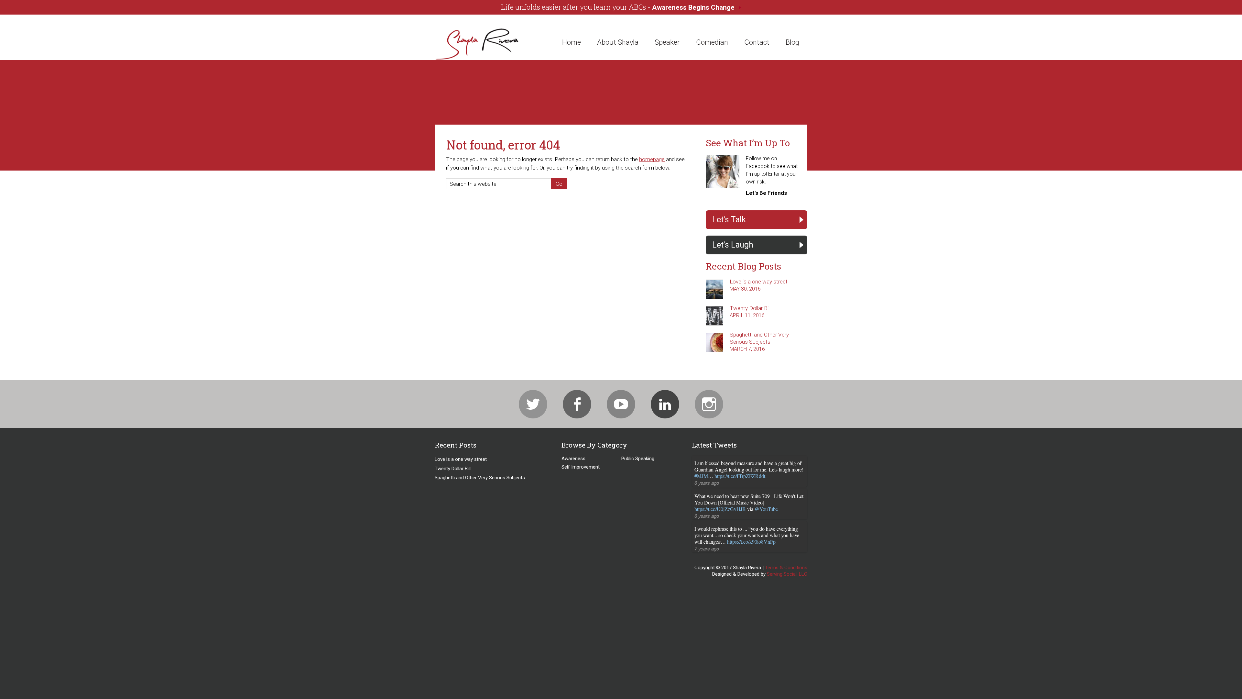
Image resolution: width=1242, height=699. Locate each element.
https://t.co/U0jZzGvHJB (720, 508)
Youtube (621, 404)
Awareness (573, 458)
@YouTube (766, 508)
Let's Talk (729, 219)
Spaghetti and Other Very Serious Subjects (480, 478)
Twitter (533, 404)
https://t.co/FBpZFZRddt (739, 475)
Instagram (709, 404)
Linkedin (665, 404)
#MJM (701, 475)
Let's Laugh (732, 245)
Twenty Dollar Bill (750, 308)
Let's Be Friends (766, 193)
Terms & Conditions (786, 568)
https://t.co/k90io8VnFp (751, 541)
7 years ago (706, 548)
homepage (652, 159)
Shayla (483, 44)
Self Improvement (580, 467)
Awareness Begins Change (693, 7)
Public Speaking (637, 458)
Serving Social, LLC (787, 574)
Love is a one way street (759, 281)
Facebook (577, 404)
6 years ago (706, 482)
